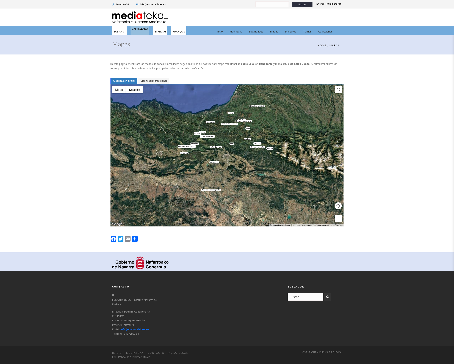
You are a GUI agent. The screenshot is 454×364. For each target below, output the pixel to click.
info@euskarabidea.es (152, 4)
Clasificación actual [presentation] (124, 80)
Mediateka (134, 352)
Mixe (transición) (257, 106)
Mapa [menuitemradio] (119, 90)
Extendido (214, 162)
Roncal (270, 148)
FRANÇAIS (179, 31)
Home (322, 45)
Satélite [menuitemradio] (134, 90)
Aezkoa (247, 139)
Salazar (257, 143)
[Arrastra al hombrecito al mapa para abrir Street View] (338, 218)
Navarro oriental (257, 147)
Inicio (117, 352)
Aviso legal (178, 352)
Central (202, 132)
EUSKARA (119, 31)
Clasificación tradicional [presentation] (153, 80)
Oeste (230, 113)
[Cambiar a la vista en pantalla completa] (338, 89)
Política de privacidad (131, 357)
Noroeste (211, 122)
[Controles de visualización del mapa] (338, 205)
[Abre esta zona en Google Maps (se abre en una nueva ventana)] (117, 224)
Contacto (156, 352)
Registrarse (334, 3)
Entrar (320, 3)
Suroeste (194, 144)
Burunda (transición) (186, 146)
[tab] (123, 81)
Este (248, 128)
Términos (338, 225)
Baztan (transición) (229, 124)
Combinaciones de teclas (280, 225)
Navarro (218, 147)
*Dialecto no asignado (211, 190)
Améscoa (184, 153)
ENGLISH (160, 31)
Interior (197, 133)
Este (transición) (207, 136)
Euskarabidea (330, 352)
